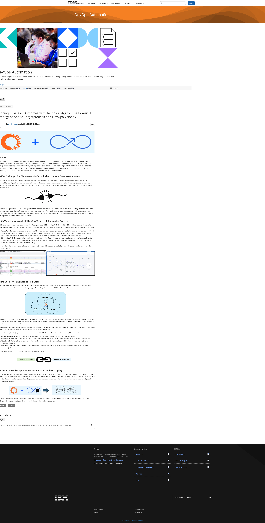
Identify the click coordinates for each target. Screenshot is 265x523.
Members (68, 88)
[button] (103, 3)
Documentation (181, 467)
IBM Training (180, 454)
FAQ (137, 480)
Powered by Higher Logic (132, 520)
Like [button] (92, 124)
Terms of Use (141, 461)
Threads (14, 88)
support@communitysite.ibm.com (109, 460)
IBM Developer (181, 461)
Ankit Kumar (13, 124)
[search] (161, 3)
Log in (191, 3)
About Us (139, 454)
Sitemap (139, 474)
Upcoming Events (41, 88)
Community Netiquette (144, 467)
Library (56, 88)
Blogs (26, 88)
